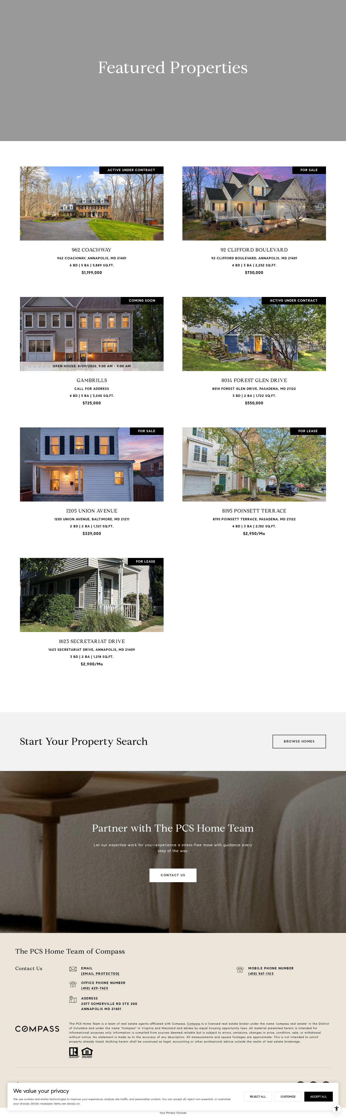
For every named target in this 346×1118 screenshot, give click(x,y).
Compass (193, 1023)
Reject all (258, 1096)
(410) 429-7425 (94, 988)
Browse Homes (299, 741)
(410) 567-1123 (261, 974)
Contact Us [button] (173, 875)
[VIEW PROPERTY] (91, 219)
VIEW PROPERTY (92, 223)
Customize (288, 1096)
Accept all (318, 1096)
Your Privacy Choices (173, 1112)
